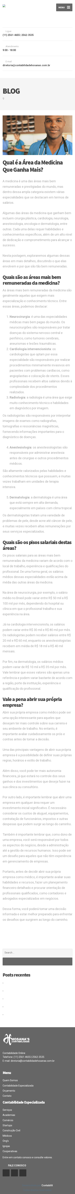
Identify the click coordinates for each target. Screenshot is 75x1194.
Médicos (7, 1135)
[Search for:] (37, 953)
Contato (7, 1095)
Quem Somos (10, 1080)
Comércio (8, 1120)
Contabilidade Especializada (18, 1085)
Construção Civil (11, 1130)
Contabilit (47, 1185)
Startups (7, 1125)
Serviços (7, 1109)
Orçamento (9, 1090)
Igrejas (6, 1146)
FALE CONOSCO (17, 1165)
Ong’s (6, 1140)
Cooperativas (10, 1151)
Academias (9, 1115)
